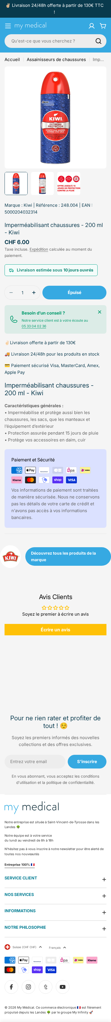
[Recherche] (98, 41)
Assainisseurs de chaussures (56, 59)
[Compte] (91, 26)
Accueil (12, 59)
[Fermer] (99, 312)
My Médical (25, 1007)
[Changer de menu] (8, 26)
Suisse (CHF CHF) (24, 947)
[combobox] (55, 41)
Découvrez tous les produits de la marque (63, 556)
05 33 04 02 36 (34, 326)
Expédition (39, 249)
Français (55, 947)
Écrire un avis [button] (55, 629)
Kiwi (28, 205)
